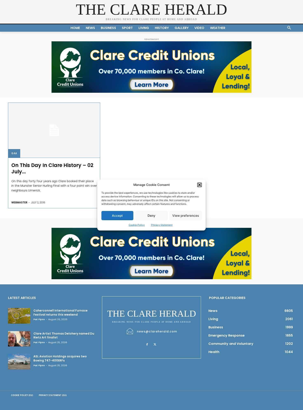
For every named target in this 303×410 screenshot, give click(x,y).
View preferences (185, 216)
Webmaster (19, 202)
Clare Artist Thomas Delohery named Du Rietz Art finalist (63, 335)
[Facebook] (147, 344)
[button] (199, 185)
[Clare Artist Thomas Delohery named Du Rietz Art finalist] (19, 339)
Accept (117, 216)
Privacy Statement (162, 224)
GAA (14, 153)
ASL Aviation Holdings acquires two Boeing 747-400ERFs (60, 358)
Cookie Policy (137, 224)
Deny (151, 216)
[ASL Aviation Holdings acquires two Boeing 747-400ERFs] (19, 361)
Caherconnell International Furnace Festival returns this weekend (60, 312)
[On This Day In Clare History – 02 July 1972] (54, 130)
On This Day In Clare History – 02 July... (52, 168)
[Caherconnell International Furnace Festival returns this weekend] (19, 316)
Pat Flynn (39, 319)
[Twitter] (155, 344)
